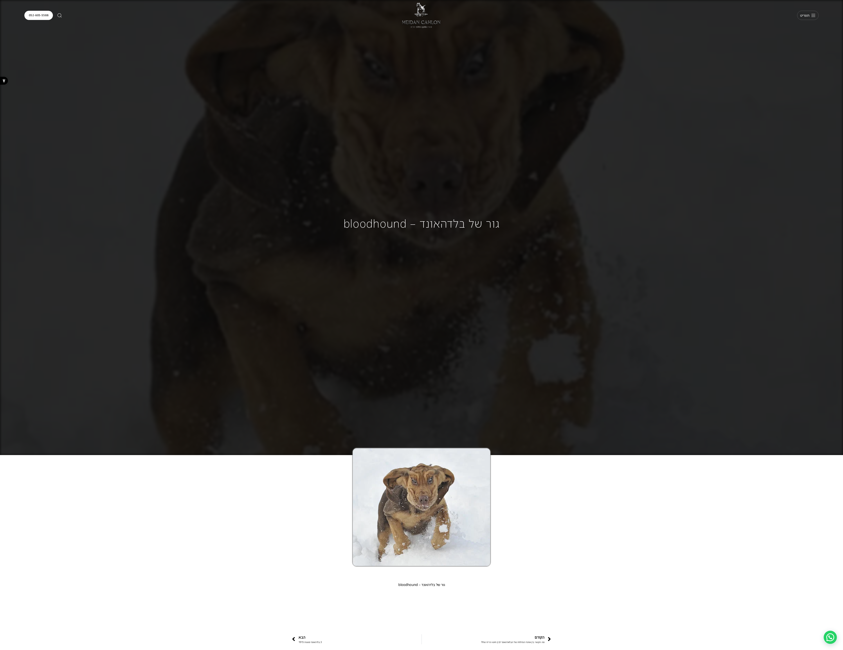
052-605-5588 (39, 15)
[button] (4, 81)
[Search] (59, 15)
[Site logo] (421, 15)
